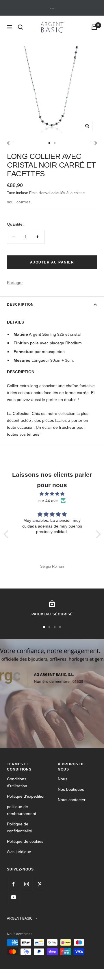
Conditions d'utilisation (17, 782)
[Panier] (94, 27)
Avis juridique (19, 851)
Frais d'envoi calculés (47, 193)
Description (20, 304)
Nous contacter (72, 799)
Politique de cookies (25, 841)
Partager (15, 282)
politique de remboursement (21, 810)
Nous (62, 779)
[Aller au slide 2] (54, 143)
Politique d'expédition (26, 796)
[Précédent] (9, 143)
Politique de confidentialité (19, 827)
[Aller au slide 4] (60, 627)
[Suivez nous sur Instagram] (26, 884)
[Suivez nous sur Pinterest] (39, 884)
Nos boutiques (71, 789)
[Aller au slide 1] (49, 143)
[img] (52, 493)
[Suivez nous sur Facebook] (13, 884)
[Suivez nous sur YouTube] (13, 897)
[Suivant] (94, 143)
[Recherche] (20, 27)
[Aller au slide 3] (54, 627)
